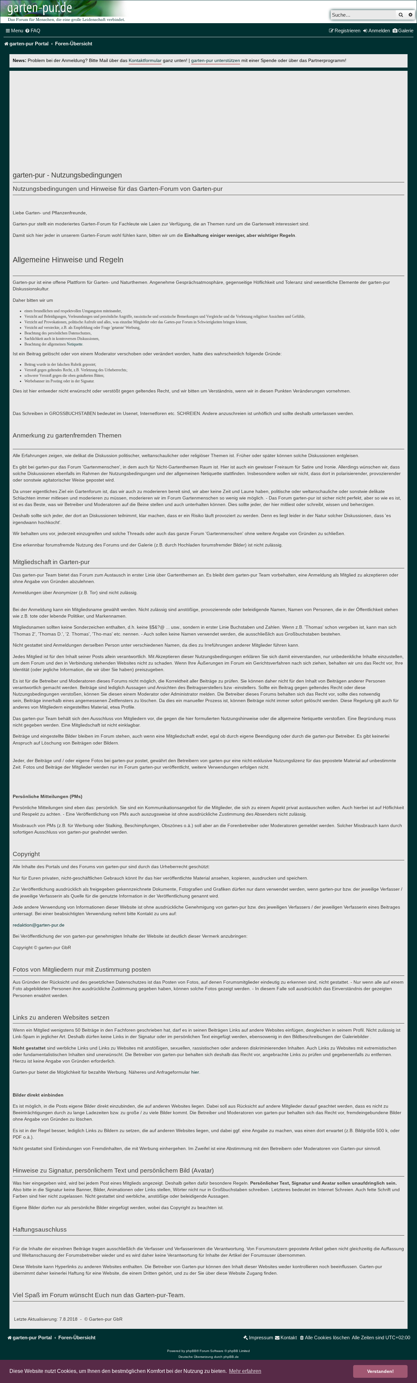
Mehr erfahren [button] (245, 1371)
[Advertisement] (208, 122)
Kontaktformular (145, 60)
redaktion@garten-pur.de (39, 925)
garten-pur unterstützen (215, 60)
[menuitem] (32, 30)
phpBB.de (231, 1357)
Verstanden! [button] (380, 1371)
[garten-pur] (65, 11)
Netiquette (74, 344)
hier (195, 1072)
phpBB (191, 1351)
